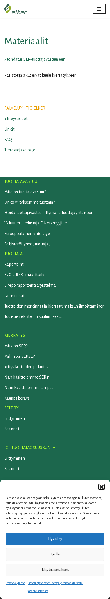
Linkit (9, 129)
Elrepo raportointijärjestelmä (30, 285)
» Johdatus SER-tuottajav (26, 59)
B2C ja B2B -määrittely (24, 274)
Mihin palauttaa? (19, 356)
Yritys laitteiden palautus (26, 367)
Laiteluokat (14, 295)
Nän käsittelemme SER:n (26, 377)
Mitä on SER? (16, 346)
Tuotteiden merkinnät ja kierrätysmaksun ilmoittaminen (54, 306)
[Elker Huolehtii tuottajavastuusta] (15, 9)
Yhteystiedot (15, 118)
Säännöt (11, 429)
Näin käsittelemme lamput (28, 387)
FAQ (8, 139)
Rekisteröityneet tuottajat (27, 244)
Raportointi (14, 264)
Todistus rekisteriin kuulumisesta (33, 316)
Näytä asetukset (55, 570)
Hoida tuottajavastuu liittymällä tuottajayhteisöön (48, 212)
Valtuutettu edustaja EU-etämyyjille (35, 223)
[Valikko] (99, 9)
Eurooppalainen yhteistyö (27, 233)
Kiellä (55, 554)
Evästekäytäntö (15, 583)
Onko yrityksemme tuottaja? (29, 202)
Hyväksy (55, 539)
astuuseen (56, 59)
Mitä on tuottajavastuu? (25, 192)
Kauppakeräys (17, 398)
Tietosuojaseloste (19, 150)
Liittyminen (14, 418)
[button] (101, 487)
